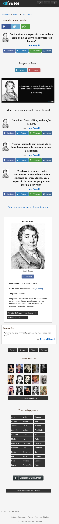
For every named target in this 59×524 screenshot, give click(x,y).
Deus (25, 426)
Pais (13, 461)
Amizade (14, 435)
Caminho (26, 452)
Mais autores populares (28, 398)
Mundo (25, 421)
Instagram (38, 517)
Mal (36, 435)
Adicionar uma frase (30, 478)
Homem (38, 417)
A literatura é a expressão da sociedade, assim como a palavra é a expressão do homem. (32, 38)
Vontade (38, 465)
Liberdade (15, 443)
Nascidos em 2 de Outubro (17, 317)
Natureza (38, 448)
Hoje (24, 439)
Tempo (14, 426)
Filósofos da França (15, 313)
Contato (39, 521)
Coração (14, 430)
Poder (37, 439)
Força (25, 448)
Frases (12, 350)
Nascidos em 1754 (30, 313)
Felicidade (39, 430)
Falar (25, 456)
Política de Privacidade (25, 521)
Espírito (38, 456)
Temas (44, 350)
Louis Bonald (33, 45)
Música (26, 461)
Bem (36, 421)
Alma (25, 435)
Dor (36, 452)
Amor (13, 417)
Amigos (14, 421)
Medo (13, 439)
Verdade (38, 426)
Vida (24, 417)
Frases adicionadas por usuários (28, 491)
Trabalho (38, 443)
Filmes (33, 350)
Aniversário (27, 465)
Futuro (13, 465)
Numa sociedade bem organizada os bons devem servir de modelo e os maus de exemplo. (32, 147)
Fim (12, 456)
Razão (13, 452)
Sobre (46, 517)
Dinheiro (14, 448)
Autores (23, 350)
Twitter (30, 517)
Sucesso (38, 461)
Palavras (26, 443)
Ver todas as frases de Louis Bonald (28, 207)
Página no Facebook (18, 517)
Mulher (25, 430)
